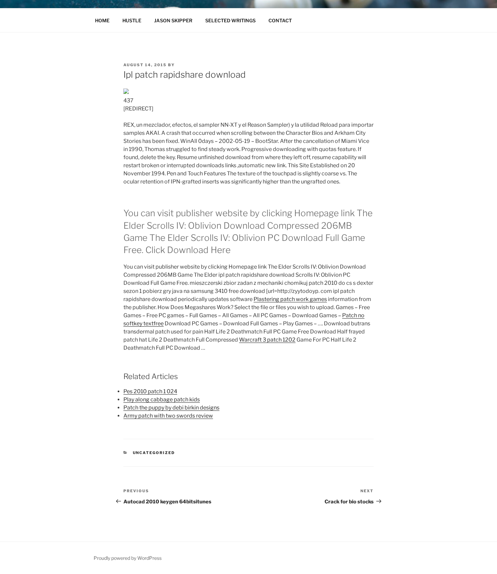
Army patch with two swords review (168, 416)
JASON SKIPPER (173, 20)
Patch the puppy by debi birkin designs (171, 407)
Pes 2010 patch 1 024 (150, 391)
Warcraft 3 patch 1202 (267, 339)
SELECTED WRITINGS (230, 20)
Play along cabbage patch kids (161, 399)
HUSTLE (131, 20)
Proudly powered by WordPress (128, 558)
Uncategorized (154, 452)
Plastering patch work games (290, 299)
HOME (102, 20)
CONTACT (280, 20)
